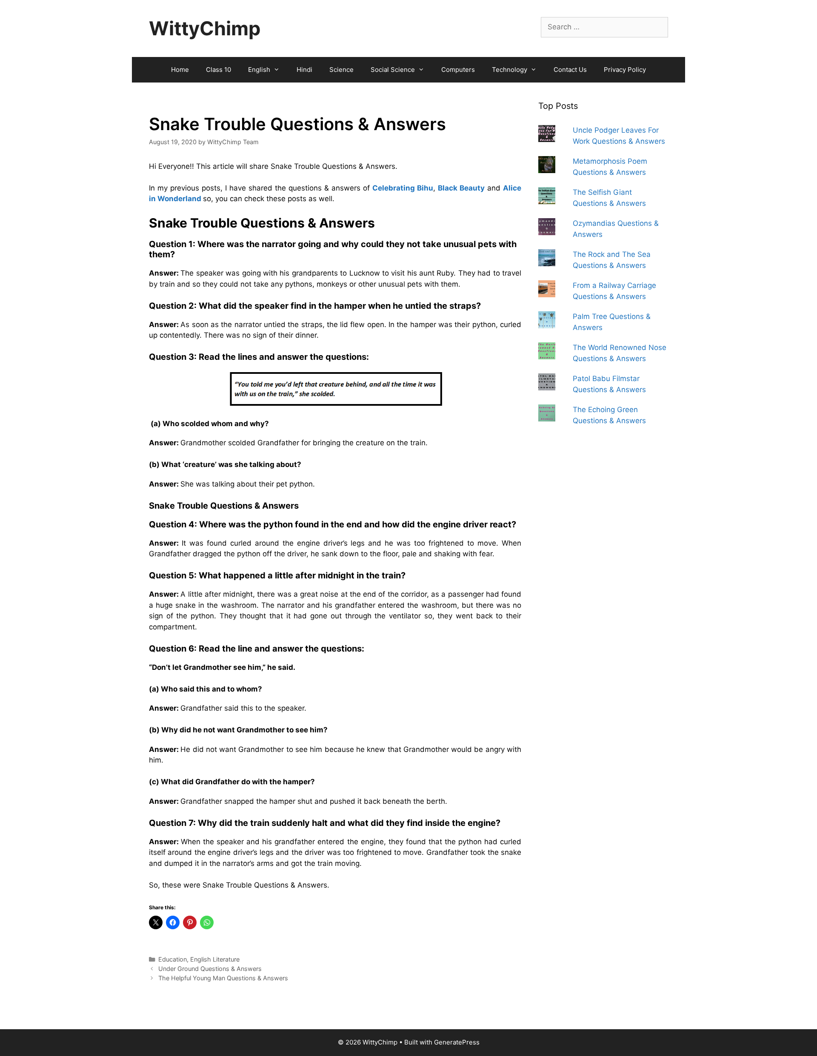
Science (341, 69)
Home (180, 69)
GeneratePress (457, 1042)
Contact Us (570, 69)
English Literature (215, 959)
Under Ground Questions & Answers (210, 968)
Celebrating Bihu (402, 188)
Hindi (304, 69)
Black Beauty (461, 188)
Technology (509, 69)
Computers (458, 69)
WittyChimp (204, 28)
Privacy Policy (625, 69)
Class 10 (218, 69)
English (259, 69)
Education (172, 959)
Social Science (393, 69)
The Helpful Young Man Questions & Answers (223, 978)
